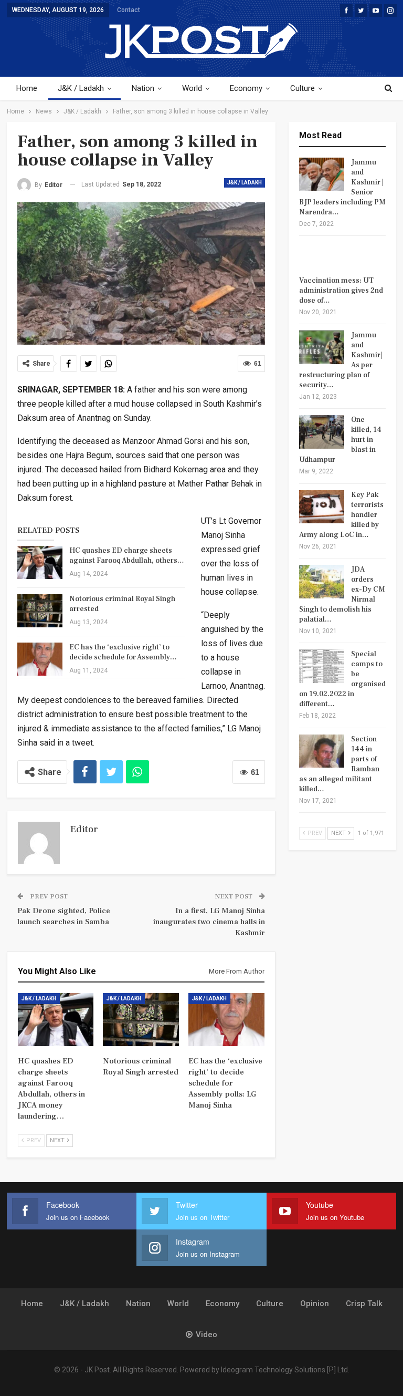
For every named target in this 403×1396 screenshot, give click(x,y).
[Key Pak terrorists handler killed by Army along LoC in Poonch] (321, 507)
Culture (302, 88)
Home (26, 88)
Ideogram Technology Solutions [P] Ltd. (285, 1370)
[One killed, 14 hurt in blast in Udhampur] (321, 432)
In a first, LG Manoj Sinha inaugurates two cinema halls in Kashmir (209, 922)
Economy (246, 88)
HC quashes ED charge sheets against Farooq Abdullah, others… (126, 555)
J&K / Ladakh (81, 88)
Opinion (314, 1303)
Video (206, 1334)
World (192, 88)
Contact (128, 10)
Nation (143, 88)
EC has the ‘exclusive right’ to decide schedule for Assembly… (123, 652)
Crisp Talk (364, 1303)
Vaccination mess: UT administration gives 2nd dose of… (341, 290)
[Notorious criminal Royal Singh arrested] (39, 611)
